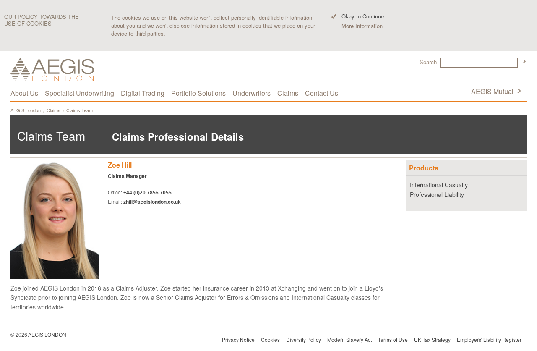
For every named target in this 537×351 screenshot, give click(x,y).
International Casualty (439, 185)
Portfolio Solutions (198, 93)
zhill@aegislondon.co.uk (152, 201)
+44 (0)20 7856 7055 (147, 193)
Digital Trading (142, 93)
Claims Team (79, 110)
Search (428, 62)
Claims (53, 110)
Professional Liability (437, 194)
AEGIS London (25, 110)
